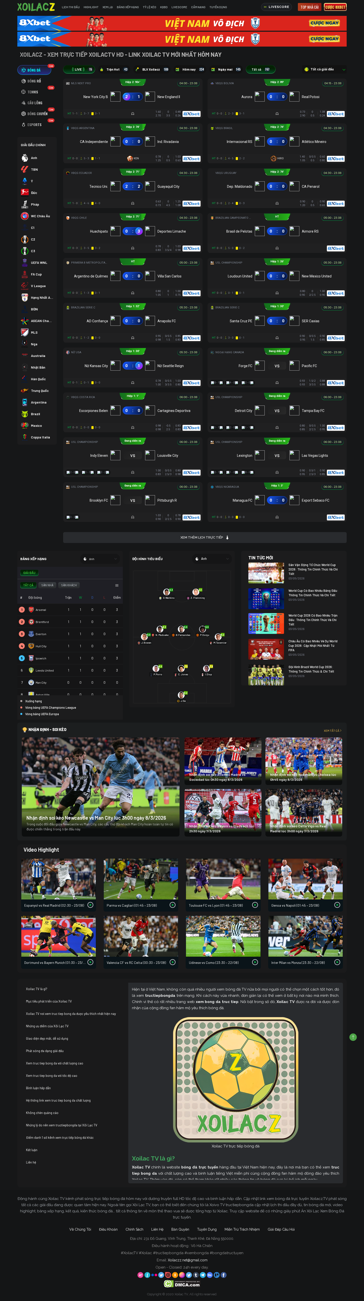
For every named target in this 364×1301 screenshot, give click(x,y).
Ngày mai (229, 69)
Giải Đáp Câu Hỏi (281, 1229)
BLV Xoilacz (155, 69)
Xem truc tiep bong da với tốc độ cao (51, 1076)
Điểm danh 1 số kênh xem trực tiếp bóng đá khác (60, 1137)
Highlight (91, 7)
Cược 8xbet (335, 7)
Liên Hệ (157, 1229)
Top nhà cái (310, 7)
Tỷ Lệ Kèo (149, 7)
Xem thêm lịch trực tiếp (202, 537)
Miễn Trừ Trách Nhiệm (242, 1229)
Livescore (179, 7)
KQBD (164, 7)
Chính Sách (134, 1229)
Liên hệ (31, 1162)
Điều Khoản (108, 1229)
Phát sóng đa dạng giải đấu (45, 1051)
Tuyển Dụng (218, 7)
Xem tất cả (331, 730)
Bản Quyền (180, 1229)
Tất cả (260, 69)
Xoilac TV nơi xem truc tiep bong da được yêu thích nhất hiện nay (71, 1014)
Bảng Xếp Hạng (128, 7)
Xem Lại (108, 7)
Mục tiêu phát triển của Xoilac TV (49, 1001)
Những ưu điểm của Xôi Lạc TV (47, 1026)
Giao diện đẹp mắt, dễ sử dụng (47, 1038)
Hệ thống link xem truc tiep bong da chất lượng (58, 1100)
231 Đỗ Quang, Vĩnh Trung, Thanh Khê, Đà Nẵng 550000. (189, 1239)
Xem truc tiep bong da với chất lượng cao (54, 1063)
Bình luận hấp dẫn (38, 1088)
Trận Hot (116, 69)
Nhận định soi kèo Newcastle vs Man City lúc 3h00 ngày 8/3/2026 (96, 818)
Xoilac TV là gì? (36, 989)
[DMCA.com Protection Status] (182, 1283)
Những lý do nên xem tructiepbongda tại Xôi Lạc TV (61, 1125)
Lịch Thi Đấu (71, 7)
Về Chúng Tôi (80, 1229)
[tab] (34, 70)
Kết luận (31, 1150)
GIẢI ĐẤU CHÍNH (33, 145)
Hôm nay (193, 69)
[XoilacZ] (36, 7)
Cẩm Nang (198, 7)
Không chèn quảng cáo (42, 1113)
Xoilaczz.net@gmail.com (188, 1260)
